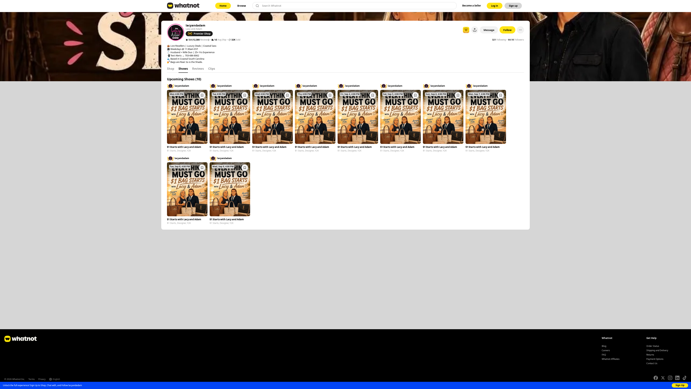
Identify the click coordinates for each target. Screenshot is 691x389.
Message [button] (489, 30)
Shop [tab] (170, 69)
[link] (223, 6)
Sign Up (680, 385)
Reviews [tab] (198, 69)
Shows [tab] (183, 69)
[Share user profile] (474, 29)
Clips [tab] (211, 69)
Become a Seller (471, 5)
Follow (507, 30)
